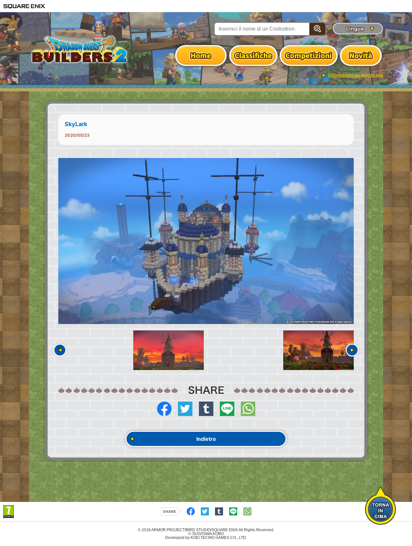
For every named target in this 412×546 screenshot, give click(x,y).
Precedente (59, 350)
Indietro (206, 439)
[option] (206, 241)
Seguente (352, 350)
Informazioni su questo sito (355, 75)
